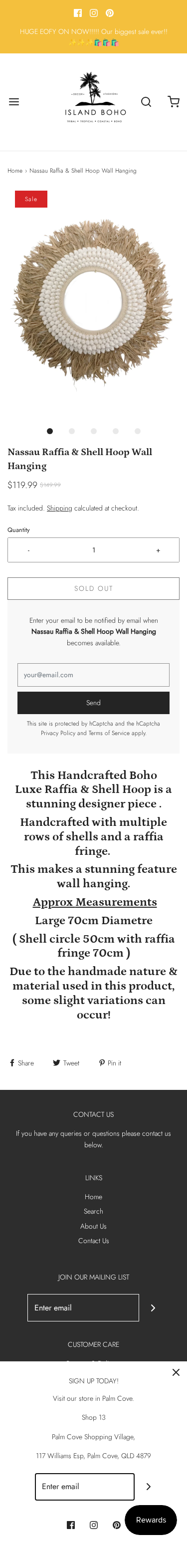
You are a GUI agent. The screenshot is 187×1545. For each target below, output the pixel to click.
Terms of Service (109, 733)
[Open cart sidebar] (173, 102)
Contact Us (93, 1241)
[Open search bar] (146, 102)
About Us (93, 1226)
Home (14, 170)
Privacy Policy (58, 733)
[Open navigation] (13, 102)
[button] (93, 305)
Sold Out (93, 588)
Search (93, 1211)
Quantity (18, 529)
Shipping (59, 508)
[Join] (153, 1307)
